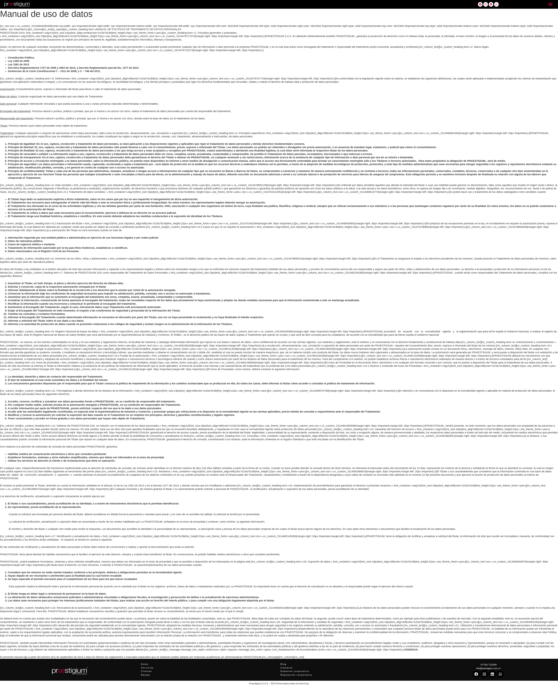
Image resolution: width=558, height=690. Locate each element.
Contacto (286, 667)
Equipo (145, 675)
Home (145, 664)
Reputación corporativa (296, 675)
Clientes (146, 671)
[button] (550, 4)
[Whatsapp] (496, 4)
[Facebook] (480, 4)
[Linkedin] (491, 4)
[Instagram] (485, 4)
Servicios (147, 667)
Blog (283, 664)
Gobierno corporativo (294, 671)
